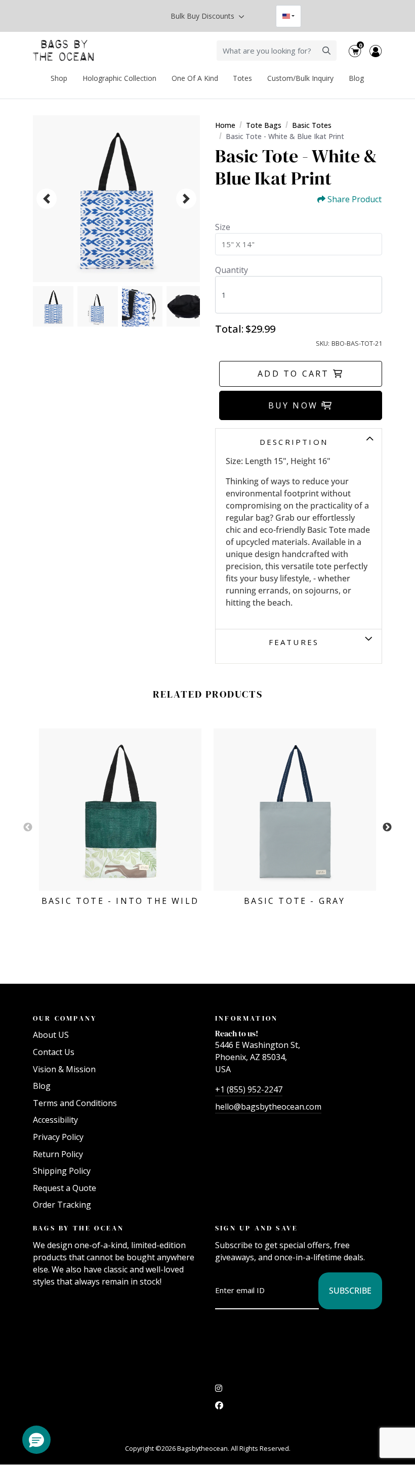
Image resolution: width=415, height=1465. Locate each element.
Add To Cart (295, 373)
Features (294, 642)
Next (387, 827)
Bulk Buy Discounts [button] (203, 16)
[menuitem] (59, 77)
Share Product (354, 199)
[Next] (186, 199)
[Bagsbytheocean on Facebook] (219, 1407)
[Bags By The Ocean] (63, 50)
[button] (36, 1440)
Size (222, 227)
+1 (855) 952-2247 (248, 1089)
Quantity (231, 270)
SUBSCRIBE (350, 1290)
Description (294, 442)
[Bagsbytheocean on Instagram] (218, 1390)
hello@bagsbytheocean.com (268, 1106)
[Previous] (46, 199)
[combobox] (288, 16)
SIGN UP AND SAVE (256, 1228)
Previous (28, 827)
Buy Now (295, 405)
